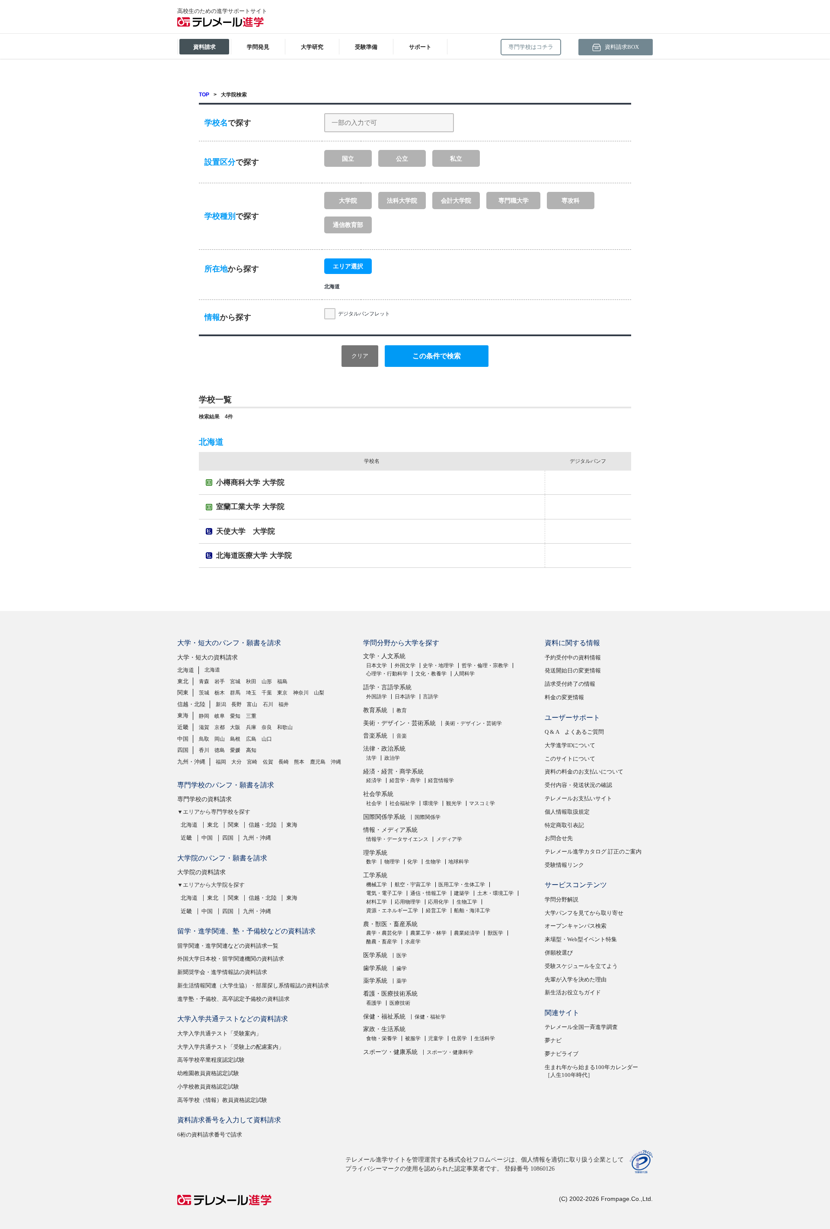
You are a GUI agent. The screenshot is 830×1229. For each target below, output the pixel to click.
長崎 (283, 762)
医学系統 (375, 955)
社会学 (374, 803)
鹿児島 (318, 762)
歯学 (401, 968)
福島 (282, 681)
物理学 (392, 862)
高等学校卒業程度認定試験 (211, 1060)
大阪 (235, 727)
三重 (251, 716)
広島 (251, 739)
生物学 (433, 862)
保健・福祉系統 (384, 1016)
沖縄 (336, 762)
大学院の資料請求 (201, 872)
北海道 (185, 670)
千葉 (267, 693)
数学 (371, 862)
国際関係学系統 (384, 817)
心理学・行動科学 (387, 674)
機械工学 (376, 885)
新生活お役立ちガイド (573, 992)
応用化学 (438, 902)
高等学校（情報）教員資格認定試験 (222, 1100)
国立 (348, 158)
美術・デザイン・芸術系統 (399, 723)
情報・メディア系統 (390, 830)
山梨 (319, 693)
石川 (268, 704)
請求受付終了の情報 (570, 684)
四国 (182, 750)
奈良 (267, 727)
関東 (182, 692)
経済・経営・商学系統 (393, 771)
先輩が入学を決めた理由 (576, 979)
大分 (236, 762)
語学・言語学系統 (387, 687)
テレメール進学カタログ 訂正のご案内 (593, 851)
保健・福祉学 (430, 1017)
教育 (401, 710)
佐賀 (268, 762)
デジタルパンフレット (364, 314)
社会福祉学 (402, 803)
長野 (236, 704)
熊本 (299, 762)
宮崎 (252, 762)
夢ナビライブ (561, 1054)
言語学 (430, 697)
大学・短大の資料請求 (207, 657)
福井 (283, 704)
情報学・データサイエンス (397, 839)
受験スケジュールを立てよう (581, 966)
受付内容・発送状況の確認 (578, 785)
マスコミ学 (482, 803)
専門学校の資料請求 (204, 799)
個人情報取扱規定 (567, 812)
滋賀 (204, 727)
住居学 (459, 1038)
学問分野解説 (561, 899)
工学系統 (375, 875)
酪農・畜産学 (381, 942)
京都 (219, 727)
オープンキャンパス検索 (576, 926)
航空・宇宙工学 (413, 885)
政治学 (392, 758)
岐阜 (219, 716)
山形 (267, 681)
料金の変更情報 (564, 697)
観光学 (454, 803)
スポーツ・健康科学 (450, 1052)
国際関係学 (428, 817)
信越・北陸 (191, 704)
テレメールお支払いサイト (578, 798)
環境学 (430, 803)
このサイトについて (570, 758)
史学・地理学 (438, 665)
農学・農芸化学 (384, 933)
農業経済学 (467, 933)
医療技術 (399, 1003)
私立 (456, 158)
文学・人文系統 (384, 656)
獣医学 (495, 933)
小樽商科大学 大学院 (250, 482)
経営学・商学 (405, 780)
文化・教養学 (431, 674)
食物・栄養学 (381, 1038)
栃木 (219, 693)
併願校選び (559, 952)
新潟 (221, 704)
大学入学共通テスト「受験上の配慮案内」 (230, 1047)
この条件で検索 (436, 356)
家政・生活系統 (384, 1029)
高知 (251, 750)
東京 (282, 693)
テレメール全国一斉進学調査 (581, 1027)
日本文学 (376, 665)
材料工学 (376, 902)
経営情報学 (441, 780)
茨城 (204, 693)
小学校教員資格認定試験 (208, 1086)
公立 (402, 158)
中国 (182, 738)
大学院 (348, 200)
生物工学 (466, 902)
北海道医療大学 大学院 (254, 555)
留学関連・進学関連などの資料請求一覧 (227, 945)
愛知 (235, 716)
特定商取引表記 (564, 825)
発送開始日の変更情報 (573, 670)
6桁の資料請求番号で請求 (209, 1134)
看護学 (374, 1003)
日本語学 (405, 697)
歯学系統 (375, 968)
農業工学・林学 (428, 933)
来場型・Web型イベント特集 (581, 939)
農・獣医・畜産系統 (390, 924)
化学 (412, 862)
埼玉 (251, 693)
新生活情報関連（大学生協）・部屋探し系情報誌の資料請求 (253, 985)
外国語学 (376, 697)
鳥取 (204, 739)
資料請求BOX (621, 47)
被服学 (413, 1038)
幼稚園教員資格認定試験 (208, 1073)
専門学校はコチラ (530, 47)
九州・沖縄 (191, 761)
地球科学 (458, 862)
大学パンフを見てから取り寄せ (584, 913)
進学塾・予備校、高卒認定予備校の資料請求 (233, 999)
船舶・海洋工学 (472, 910)
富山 (252, 704)
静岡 (204, 716)
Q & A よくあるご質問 (574, 732)
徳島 (219, 750)
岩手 (219, 681)
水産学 (413, 942)
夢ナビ (553, 1040)
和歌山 (285, 727)
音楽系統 (375, 735)
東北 (182, 681)
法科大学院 (402, 200)
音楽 (401, 736)
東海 (182, 715)
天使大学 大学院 (245, 531)
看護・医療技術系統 (390, 993)
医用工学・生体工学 (461, 885)
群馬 (235, 693)
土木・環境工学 (495, 893)
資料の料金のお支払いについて (584, 771)
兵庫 (251, 727)
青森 (204, 681)
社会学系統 (378, 794)
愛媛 (235, 750)
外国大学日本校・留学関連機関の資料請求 (230, 958)
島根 (235, 739)
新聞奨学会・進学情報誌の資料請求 (222, 972)
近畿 (182, 727)
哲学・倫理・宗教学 (485, 665)
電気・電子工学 (384, 893)
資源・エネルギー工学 (392, 910)
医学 (401, 955)
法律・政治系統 (384, 748)
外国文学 (405, 665)
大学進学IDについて (570, 745)
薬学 (401, 981)
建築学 (461, 893)
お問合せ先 (559, 838)
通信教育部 (348, 224)
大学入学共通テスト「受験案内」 (219, 1033)
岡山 (219, 739)
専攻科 (571, 200)
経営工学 (436, 910)
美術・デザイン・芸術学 (473, 723)
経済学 (374, 780)
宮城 (235, 681)
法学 (371, 758)
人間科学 (464, 674)
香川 (204, 750)
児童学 (436, 1038)
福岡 (221, 762)
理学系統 (375, 853)
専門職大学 (513, 200)
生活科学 (484, 1038)
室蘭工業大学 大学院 (250, 507)
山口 (267, 739)
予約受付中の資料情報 (573, 657)
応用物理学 (408, 902)
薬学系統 (375, 980)
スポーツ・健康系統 (390, 1052)
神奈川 (301, 693)
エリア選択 (348, 266)
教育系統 (375, 710)
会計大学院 (456, 200)
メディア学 (449, 839)
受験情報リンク (564, 865)
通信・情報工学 (428, 893)
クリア (359, 356)
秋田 (251, 681)
